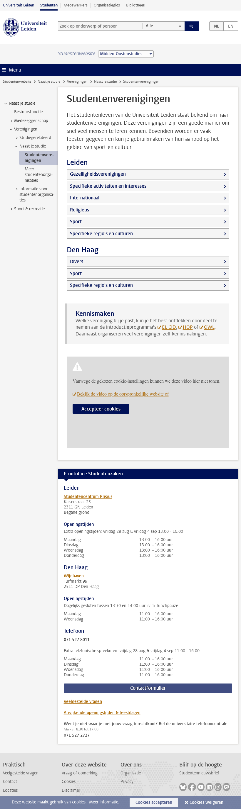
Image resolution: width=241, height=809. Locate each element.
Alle (149, 26)
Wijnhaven (74, 576)
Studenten (49, 5)
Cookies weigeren (206, 802)
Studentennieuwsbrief (199, 773)
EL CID (169, 327)
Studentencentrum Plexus (88, 496)
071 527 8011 (77, 639)
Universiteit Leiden (18, 5)
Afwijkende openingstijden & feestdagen (102, 712)
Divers (76, 261)
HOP (188, 327)
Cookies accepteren (153, 802)
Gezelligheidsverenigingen (98, 174)
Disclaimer (71, 790)
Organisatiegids (107, 5)
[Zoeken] (192, 26)
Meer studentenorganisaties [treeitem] (39, 174)
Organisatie (130, 773)
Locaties (10, 790)
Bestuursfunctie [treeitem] (28, 112)
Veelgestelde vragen (83, 701)
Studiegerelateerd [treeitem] (35, 137)
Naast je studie (49, 81)
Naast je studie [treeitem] (22, 103)
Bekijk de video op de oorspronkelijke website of (123, 394)
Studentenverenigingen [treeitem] (39, 157)
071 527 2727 (77, 735)
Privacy (126, 781)
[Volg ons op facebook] (192, 787)
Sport (76, 221)
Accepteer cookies (100, 409)
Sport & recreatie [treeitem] (29, 209)
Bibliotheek (135, 5)
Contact (10, 781)
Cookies (69, 781)
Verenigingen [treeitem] (25, 129)
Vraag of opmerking (80, 773)
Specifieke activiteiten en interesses (108, 186)
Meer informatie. (104, 802)
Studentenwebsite (17, 81)
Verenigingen (77, 81)
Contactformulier (148, 688)
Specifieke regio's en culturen (101, 233)
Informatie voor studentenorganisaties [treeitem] (36, 194)
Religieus (79, 210)
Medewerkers (76, 5)
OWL (209, 327)
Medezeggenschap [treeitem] (31, 120)
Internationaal (84, 198)
